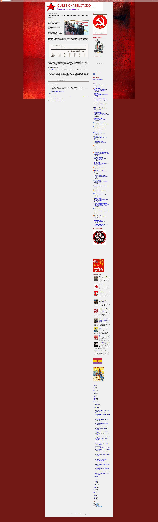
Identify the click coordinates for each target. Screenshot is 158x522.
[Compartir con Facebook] (62, 80)
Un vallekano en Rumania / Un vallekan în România (100, 123)
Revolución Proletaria (98, 198)
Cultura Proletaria (97, 180)
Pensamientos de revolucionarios (100, 203)
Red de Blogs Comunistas (99, 170)
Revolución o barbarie (98, 193)
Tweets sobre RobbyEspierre (98, 79)
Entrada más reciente (52, 96)
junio (96, 479)
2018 (95, 396)
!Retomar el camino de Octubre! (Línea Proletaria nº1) (104, 277)
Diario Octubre (97, 83)
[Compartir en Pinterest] (63, 80)
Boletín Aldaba (97, 162)
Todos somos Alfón (98, 446)
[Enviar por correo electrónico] (59, 80)
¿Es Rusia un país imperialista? (100, 412)
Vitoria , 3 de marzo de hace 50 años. (100, 119)
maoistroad (96, 93)
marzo (96, 484)
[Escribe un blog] (60, 80)
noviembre (97, 405)
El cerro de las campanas (99, 132)
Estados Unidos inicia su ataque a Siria (102, 421)
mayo (96, 481)
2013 (95, 489)
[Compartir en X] (61, 80)
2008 (95, 497)
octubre (96, 407)
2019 (95, 395)
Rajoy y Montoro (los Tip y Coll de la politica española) (104, 343)
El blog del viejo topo (98, 136)
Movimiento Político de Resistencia (101, 152)
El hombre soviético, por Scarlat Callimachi (101, 124)
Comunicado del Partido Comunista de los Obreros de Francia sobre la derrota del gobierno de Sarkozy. (104, 310)
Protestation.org (102, 284)
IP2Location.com (99, 506)
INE (52, 69)
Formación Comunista (98, 157)
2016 (95, 399)
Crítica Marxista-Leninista (99, 215)
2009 (95, 495)
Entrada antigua (86, 96)
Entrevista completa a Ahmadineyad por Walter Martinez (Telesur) (103, 300)
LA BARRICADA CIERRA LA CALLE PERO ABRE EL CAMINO (101, 225)
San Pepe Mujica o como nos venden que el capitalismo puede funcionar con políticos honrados (104, 320)
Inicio (69, 96)
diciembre (97, 404)
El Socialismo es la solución (99, 185)
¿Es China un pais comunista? (104, 335)
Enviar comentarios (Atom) (58, 97)
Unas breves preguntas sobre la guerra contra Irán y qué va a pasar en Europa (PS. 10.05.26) (101, 114)
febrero (96, 485)
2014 (95, 402)
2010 (95, 494)
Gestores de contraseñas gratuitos (100, 149)
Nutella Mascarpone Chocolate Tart (100, 142)
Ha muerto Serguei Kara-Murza (99, 133)
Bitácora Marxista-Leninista (99, 107)
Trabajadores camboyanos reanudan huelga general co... (101, 432)
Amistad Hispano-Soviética (99, 98)
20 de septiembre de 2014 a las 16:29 (57, 91)
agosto (96, 476)
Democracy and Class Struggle (100, 175)
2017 (95, 398)
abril (96, 482)
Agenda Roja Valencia (98, 141)
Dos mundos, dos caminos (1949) (99, 221)
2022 (95, 390)
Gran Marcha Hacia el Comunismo (100, 208)
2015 (95, 401)
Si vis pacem (96, 145)
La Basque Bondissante (98, 118)
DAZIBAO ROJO (97, 88)
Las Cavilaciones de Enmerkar (100, 189)
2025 (95, 385)
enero (96, 487)
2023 (95, 388)
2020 (95, 393)
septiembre (97, 408)
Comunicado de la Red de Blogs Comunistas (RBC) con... (100, 460)
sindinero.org (96, 148)
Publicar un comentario (53, 93)
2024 (95, 387)
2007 (95, 498)
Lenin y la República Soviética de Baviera (102, 447)
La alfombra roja (97, 146)
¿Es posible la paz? (98, 112)
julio (96, 478)
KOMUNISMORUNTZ (98, 220)
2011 (95, 492)
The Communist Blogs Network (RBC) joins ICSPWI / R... (101, 444)
